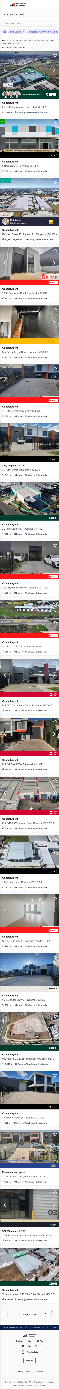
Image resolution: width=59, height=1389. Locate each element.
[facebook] (23, 1346)
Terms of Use (30, 1372)
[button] (4, 70)
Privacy (20, 1372)
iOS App (40, 1341)
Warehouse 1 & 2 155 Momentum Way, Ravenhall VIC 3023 (29, 1058)
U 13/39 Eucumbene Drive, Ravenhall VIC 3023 (28, 941)
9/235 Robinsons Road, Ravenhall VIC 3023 (26, 293)
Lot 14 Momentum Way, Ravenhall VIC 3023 (26, 107)
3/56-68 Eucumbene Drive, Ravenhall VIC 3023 (28, 1235)
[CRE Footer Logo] (29, 1335)
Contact (18, 1341)
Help (30, 1341)
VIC (22, 1327)
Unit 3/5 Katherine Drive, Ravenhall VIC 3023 (27, 352)
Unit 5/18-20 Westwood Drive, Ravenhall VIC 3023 (29, 823)
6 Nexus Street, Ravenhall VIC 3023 (22, 166)
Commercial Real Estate (18, 5)
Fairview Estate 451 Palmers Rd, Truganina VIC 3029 (29, 234)
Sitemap (40, 1372)
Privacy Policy (18, 1385)
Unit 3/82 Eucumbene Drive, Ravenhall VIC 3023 (29, 705)
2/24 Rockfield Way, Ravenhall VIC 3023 (24, 528)
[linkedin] (29, 1346)
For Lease (15, 1327)
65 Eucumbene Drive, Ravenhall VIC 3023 (25, 1000)
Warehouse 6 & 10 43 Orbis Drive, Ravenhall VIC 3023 (29, 1294)
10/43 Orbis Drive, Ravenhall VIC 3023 (23, 882)
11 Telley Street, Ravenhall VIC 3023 (22, 411)
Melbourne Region (34, 1327)
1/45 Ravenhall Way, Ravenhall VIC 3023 (24, 1117)
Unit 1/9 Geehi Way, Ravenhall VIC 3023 (24, 764)
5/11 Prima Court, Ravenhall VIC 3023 (22, 646)
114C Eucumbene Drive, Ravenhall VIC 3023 (26, 587)
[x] (36, 1346)
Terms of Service (35, 1385)
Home (6, 1327)
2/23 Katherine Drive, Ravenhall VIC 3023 (25, 1176)
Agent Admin (32, 1352)
